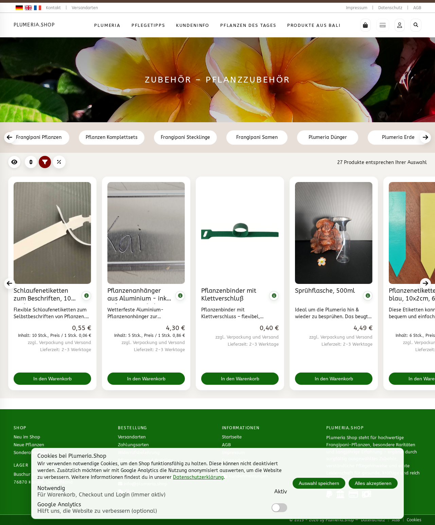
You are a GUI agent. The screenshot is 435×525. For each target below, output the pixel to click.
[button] (365, 25)
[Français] (36, 7)
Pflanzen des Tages (248, 25)
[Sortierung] (31, 162)
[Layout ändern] (14, 162)
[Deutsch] (18, 7)
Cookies (414, 520)
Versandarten (85, 7)
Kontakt (53, 7)
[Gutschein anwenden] (59, 162)
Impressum (356, 7)
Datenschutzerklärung (198, 477)
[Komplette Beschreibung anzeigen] (86, 296)
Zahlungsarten (133, 444)
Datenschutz (390, 7)
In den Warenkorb (52, 378)
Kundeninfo (192, 25)
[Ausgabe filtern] (45, 162)
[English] (27, 7)
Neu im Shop (27, 436)
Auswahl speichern (319, 483)
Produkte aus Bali (314, 25)
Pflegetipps (148, 25)
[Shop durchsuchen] (415, 25)
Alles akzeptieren (373, 483)
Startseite (232, 436)
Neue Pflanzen (29, 444)
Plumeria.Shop (34, 25)
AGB (417, 7)
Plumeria (107, 25)
